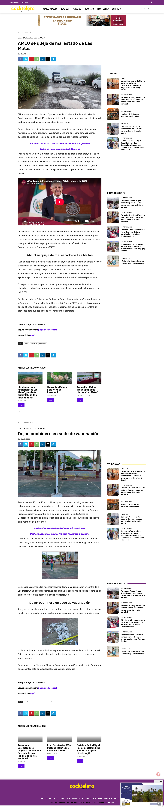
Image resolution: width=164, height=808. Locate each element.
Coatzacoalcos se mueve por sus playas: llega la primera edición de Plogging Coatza (133, 247)
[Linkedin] (42, 59)
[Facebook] (141, 9)
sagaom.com (109, 802)
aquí (32, 335)
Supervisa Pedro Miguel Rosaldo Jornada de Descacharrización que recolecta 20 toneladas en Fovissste (132, 145)
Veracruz (124, 78)
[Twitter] (148, 9)
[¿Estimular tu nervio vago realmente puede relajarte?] (113, 261)
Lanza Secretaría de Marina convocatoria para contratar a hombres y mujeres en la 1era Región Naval (133, 85)
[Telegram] (53, 59)
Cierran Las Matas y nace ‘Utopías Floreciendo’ (57, 390)
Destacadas (40, 38)
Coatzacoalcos (28, 32)
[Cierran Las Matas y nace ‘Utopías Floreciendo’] (59, 378)
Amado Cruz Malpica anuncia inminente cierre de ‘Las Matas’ (87, 390)
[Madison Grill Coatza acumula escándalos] (113, 114)
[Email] (48, 59)
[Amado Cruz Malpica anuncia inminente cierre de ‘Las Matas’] (89, 378)
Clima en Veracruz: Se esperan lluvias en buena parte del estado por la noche (131, 130)
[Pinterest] (31, 59)
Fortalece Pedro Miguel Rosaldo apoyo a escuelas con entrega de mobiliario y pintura (133, 204)
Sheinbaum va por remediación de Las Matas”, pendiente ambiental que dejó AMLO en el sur (27, 392)
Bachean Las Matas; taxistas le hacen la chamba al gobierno (59, 143)
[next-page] (23, 411)
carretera (34, 343)
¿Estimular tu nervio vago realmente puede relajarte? (133, 262)
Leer (21, 405)
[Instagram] (144, 9)
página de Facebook (47, 330)
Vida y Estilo (125, 258)
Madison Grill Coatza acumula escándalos (130, 115)
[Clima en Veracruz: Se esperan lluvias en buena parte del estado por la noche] (113, 129)
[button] (152, 2)
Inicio (19, 32)
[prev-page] (19, 411)
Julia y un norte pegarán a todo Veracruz (60, 149)
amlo (26, 343)
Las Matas (42, 343)
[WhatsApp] (152, 9)
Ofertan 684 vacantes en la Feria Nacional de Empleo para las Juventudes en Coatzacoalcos (133, 233)
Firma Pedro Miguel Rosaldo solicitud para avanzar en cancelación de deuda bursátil (133, 100)
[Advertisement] (126, 52)
